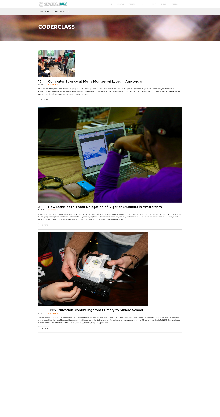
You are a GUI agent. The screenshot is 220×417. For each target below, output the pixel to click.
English (164, 4)
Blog (142, 4)
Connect (153, 4)
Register (132, 4)
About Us (120, 4)
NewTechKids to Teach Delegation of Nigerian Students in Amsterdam (105, 207)
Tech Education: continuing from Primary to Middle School (95, 310)
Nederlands (176, 4)
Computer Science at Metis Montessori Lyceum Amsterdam (96, 81)
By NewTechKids (53, 84)
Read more (44, 99)
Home (110, 4)
